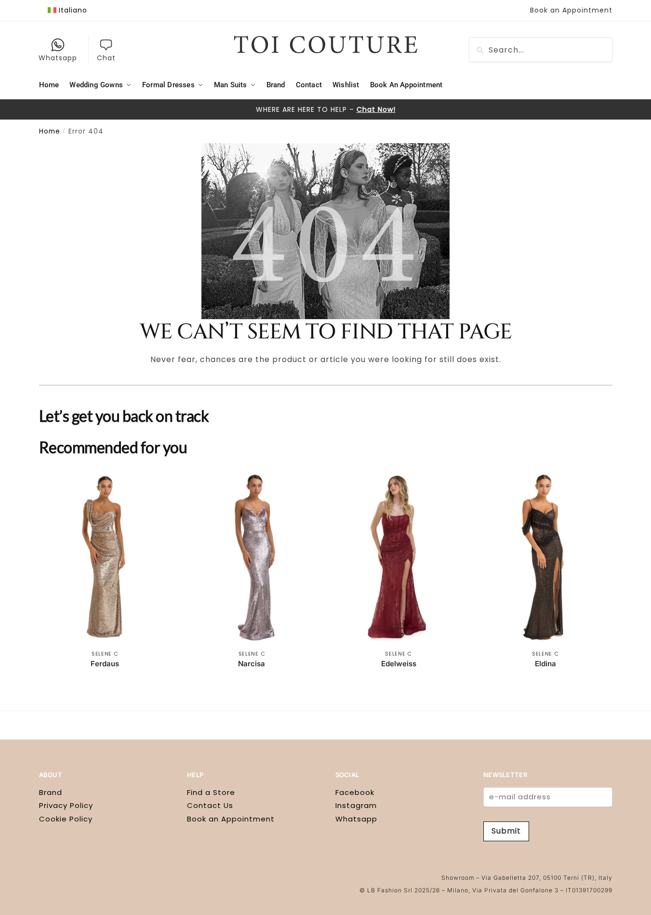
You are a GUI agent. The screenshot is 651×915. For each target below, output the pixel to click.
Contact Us (210, 805)
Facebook (354, 792)
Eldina (545, 663)
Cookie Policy (66, 819)
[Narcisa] (252, 557)
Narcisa (251, 663)
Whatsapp (58, 58)
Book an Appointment (571, 10)
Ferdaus (105, 663)
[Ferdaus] (105, 557)
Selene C (105, 654)
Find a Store (211, 792)
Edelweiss (398, 663)
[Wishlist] (156, 483)
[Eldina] (545, 557)
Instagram (356, 805)
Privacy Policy (66, 805)
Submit (506, 830)
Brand (50, 792)
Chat (106, 58)
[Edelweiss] (398, 557)
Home (49, 131)
